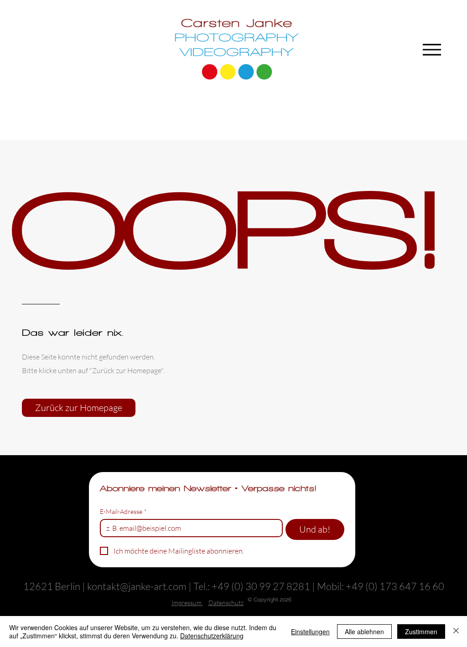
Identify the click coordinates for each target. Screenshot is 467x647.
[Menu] (434, 49)
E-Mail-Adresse (123, 511)
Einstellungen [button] (310, 631)
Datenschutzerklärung (212, 635)
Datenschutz (226, 602)
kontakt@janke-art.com (137, 586)
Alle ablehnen (364, 631)
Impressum (187, 602)
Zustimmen (421, 631)
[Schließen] (456, 631)
